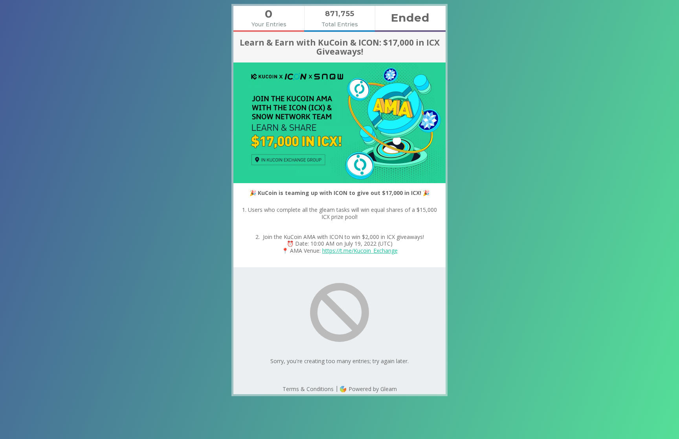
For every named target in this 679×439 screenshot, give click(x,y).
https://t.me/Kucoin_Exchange (360, 250)
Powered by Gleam (372, 389)
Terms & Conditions (308, 389)
